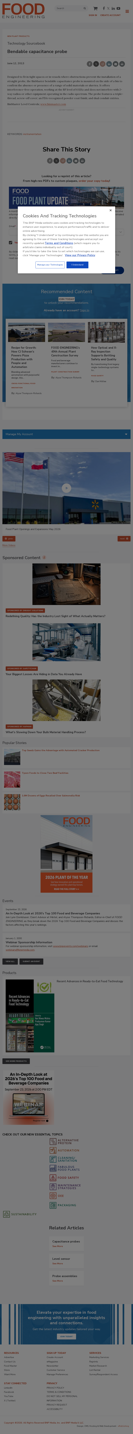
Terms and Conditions (59, 243)
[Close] (110, 210)
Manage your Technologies (50, 264)
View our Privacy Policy (80, 255)
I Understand (77, 264)
